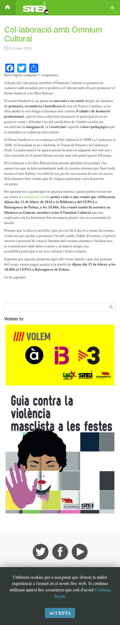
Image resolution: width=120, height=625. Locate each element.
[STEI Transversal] (35, 7)
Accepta (60, 613)
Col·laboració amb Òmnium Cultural (53, 34)
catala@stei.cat (33, 197)
